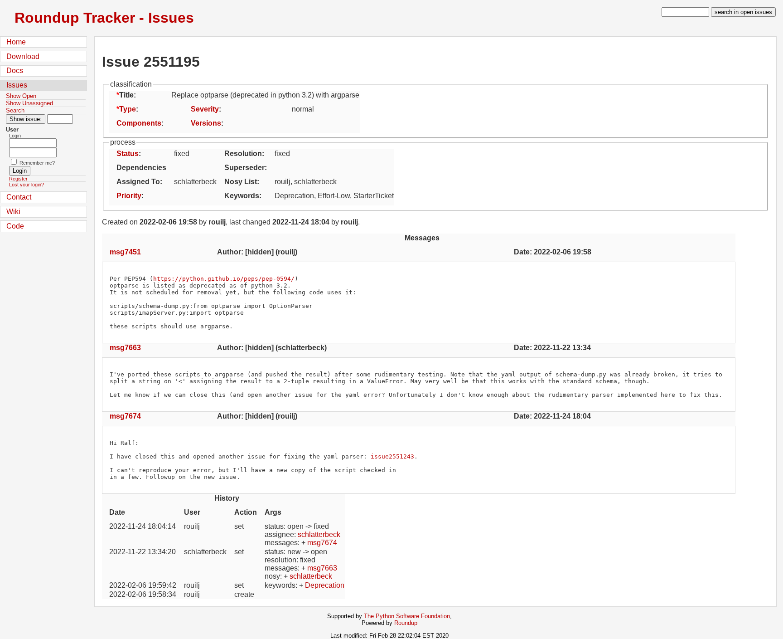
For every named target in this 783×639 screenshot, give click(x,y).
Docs (14, 70)
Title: (127, 95)
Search (15, 110)
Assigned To (138, 181)
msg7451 (125, 252)
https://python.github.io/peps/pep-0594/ (224, 278)
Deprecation (324, 585)
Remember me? (37, 163)
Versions (206, 123)
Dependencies (141, 167)
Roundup (405, 622)
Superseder (244, 167)
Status (127, 153)
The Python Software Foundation (407, 616)
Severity (205, 109)
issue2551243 (392, 456)
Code (15, 226)
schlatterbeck (319, 534)
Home (16, 42)
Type (127, 109)
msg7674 (125, 416)
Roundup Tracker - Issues (104, 18)
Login (15, 135)
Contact (18, 197)
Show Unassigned (29, 103)
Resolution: (244, 153)
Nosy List (240, 181)
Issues (16, 85)
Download (22, 56)
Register (18, 178)
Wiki (13, 211)
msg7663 (125, 347)
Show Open (21, 96)
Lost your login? (26, 184)
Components (138, 123)
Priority (128, 196)
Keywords (241, 196)
